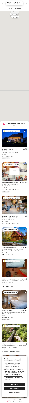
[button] (5, 156)
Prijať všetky (14, 384)
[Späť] (3, 3)
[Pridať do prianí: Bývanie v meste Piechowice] (25, 131)
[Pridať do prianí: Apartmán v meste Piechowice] (25, 164)
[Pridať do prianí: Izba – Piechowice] (25, 292)
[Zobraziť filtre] (26, 3)
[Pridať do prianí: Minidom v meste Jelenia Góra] (25, 261)
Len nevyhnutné (14, 388)
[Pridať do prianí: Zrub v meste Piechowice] (25, 229)
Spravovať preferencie (14, 392)
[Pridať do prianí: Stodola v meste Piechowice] (25, 198)
